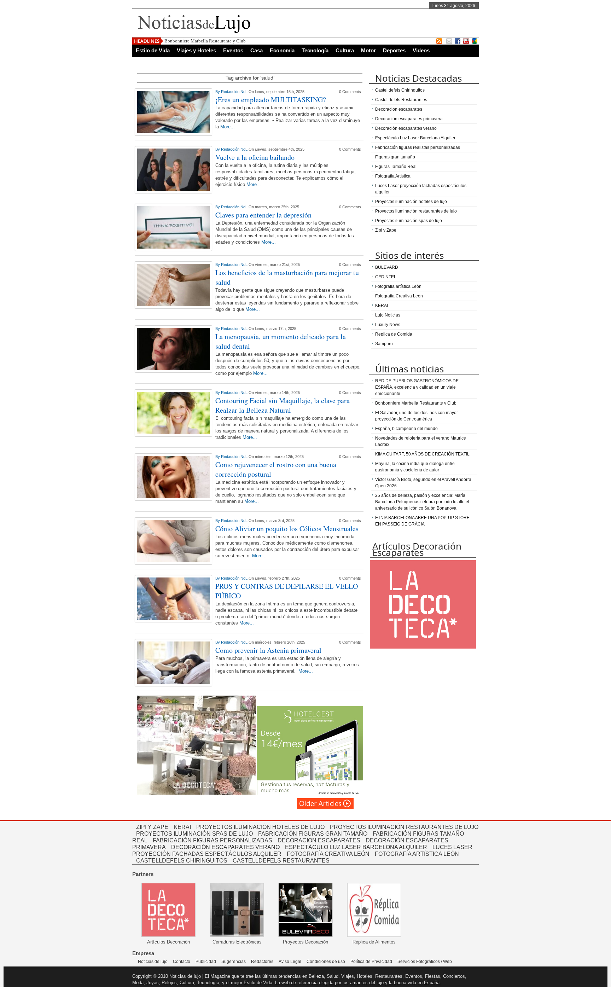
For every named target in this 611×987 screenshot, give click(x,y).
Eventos (233, 50)
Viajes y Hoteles (196, 50)
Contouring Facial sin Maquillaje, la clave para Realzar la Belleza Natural (282, 405)
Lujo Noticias (387, 315)
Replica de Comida (393, 334)
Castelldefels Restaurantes (401, 99)
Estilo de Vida (153, 50)
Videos (421, 50)
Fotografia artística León (398, 286)
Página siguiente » (325, 803)
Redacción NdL (235, 91)
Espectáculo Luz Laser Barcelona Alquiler (415, 137)
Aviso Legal (290, 961)
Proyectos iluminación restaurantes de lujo (416, 211)
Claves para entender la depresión (263, 215)
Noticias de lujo (153, 961)
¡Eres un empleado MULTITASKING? (270, 99)
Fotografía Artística (393, 176)
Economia (282, 50)
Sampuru (384, 343)
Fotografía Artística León (417, 854)
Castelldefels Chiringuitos (400, 90)
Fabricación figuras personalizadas (212, 840)
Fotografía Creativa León (399, 296)
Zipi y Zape (385, 230)
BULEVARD (386, 267)
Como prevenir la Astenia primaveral (268, 650)
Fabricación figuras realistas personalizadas (417, 147)
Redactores (262, 961)
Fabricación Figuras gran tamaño (312, 834)
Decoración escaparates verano (406, 128)
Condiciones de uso (326, 961)
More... (227, 126)
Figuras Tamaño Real (396, 166)
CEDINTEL (385, 276)
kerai (182, 827)
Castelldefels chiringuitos (181, 861)
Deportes (394, 50)
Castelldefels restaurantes (281, 861)
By (218, 91)
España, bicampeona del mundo (406, 428)
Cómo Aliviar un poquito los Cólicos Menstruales (287, 528)
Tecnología (315, 50)
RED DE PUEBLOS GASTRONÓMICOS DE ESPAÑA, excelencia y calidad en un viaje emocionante (417, 387)
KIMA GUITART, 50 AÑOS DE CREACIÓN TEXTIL (422, 454)
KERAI (381, 305)
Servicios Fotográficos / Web (424, 961)
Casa (256, 50)
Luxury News (387, 324)
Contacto (181, 961)
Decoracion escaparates (398, 109)
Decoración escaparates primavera (409, 118)
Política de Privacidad (371, 961)
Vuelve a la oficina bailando (255, 157)
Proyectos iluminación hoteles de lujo (411, 201)
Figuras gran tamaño (395, 157)
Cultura (345, 50)
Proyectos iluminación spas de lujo (408, 220)
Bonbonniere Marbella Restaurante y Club (205, 40)
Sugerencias (233, 961)
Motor (368, 50)
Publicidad (206, 961)
